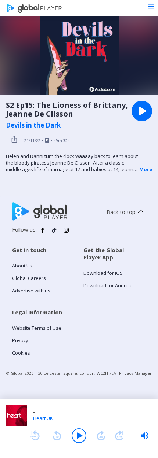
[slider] (145, 436)
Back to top (121, 211)
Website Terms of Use (36, 328)
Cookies (21, 353)
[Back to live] (119, 435)
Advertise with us (31, 290)
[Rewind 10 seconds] (57, 435)
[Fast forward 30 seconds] (101, 435)
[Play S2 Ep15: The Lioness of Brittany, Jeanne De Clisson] (142, 111)
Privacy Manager (135, 373)
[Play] (79, 435)
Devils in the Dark (33, 125)
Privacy (20, 340)
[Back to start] (35, 435)
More (145, 169)
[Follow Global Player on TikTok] (54, 233)
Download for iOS (103, 273)
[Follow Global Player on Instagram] (66, 233)
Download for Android (108, 285)
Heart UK (43, 418)
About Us (22, 265)
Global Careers (29, 278)
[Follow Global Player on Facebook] (42, 233)
